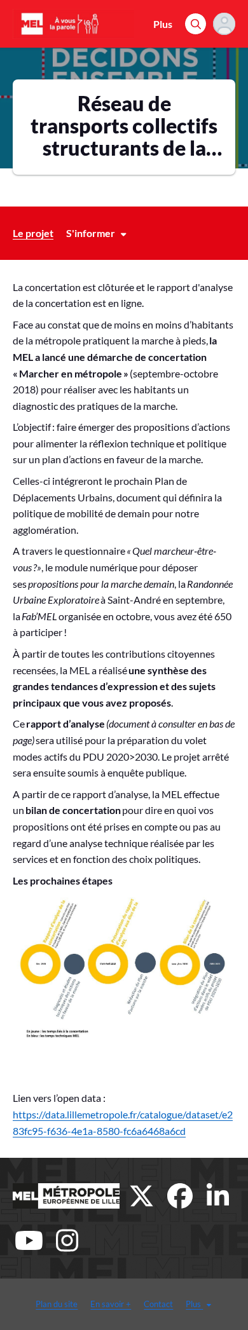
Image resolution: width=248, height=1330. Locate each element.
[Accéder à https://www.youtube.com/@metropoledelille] (29, 1240)
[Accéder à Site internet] (66, 1196)
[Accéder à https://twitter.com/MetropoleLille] (142, 1196)
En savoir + (110, 1304)
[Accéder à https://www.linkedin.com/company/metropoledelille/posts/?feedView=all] (218, 1196)
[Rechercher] (195, 24)
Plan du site (57, 1304)
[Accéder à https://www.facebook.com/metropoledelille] (180, 1196)
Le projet (33, 233)
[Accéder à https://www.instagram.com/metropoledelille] (67, 1240)
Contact (158, 1304)
